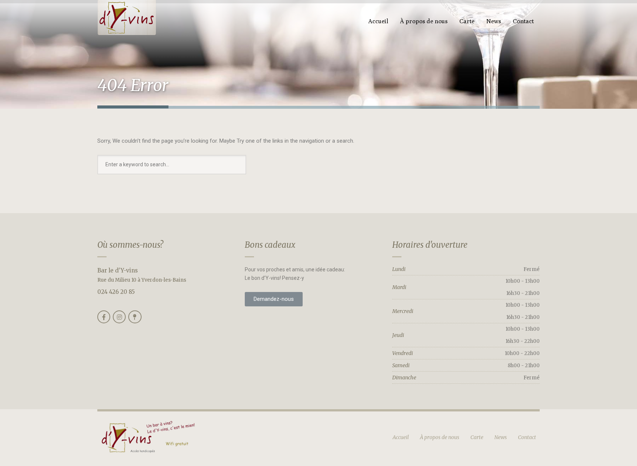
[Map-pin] (134, 316)
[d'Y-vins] (126, 18)
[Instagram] (119, 316)
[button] (274, 299)
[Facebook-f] (103, 316)
